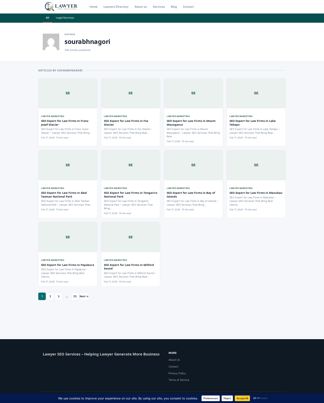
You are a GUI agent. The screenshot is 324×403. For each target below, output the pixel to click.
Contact (173, 366)
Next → (84, 296)
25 (75, 296)
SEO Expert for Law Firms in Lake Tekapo (253, 122)
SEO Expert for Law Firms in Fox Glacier (126, 122)
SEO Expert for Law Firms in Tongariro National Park (130, 194)
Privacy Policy (177, 373)
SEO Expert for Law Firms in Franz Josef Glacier (64, 122)
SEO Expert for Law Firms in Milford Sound (129, 266)
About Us (174, 359)
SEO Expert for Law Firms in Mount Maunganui (191, 122)
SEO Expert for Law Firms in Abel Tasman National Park (64, 194)
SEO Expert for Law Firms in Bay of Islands (191, 194)
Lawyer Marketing (52, 116)
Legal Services (65, 17)
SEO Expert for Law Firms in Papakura (67, 265)
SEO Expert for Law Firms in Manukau (256, 193)
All (47, 17)
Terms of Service (179, 379)
